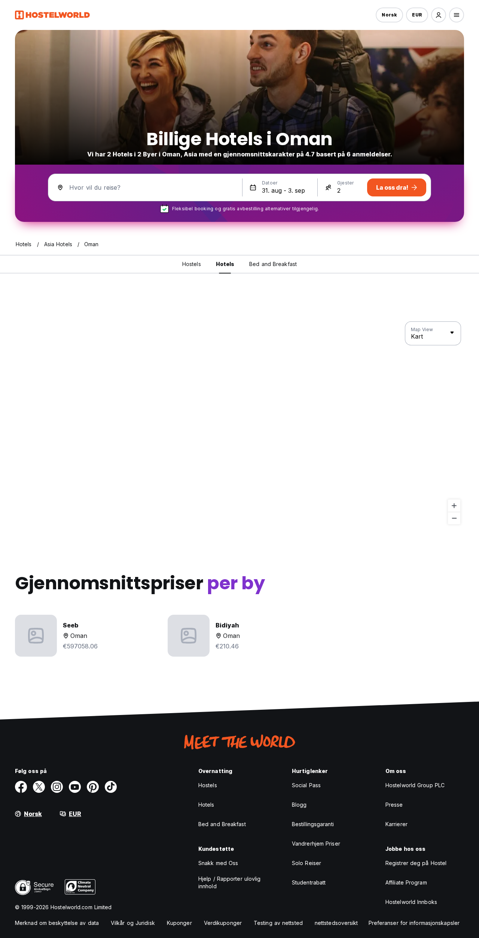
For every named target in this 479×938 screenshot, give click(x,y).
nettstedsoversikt (336, 923)
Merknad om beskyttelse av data (57, 923)
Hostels (207, 785)
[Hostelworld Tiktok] (111, 787)
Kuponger (179, 923)
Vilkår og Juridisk (133, 923)
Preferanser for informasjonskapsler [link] (414, 923)
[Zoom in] (454, 505)
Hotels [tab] (225, 264)
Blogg (299, 804)
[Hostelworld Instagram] (57, 787)
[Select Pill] (438, 14)
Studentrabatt (309, 882)
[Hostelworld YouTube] (75, 787)
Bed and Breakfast (222, 824)
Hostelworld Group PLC (415, 785)
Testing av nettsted (278, 923)
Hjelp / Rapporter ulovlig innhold (229, 882)
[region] (239, 423)
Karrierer (396, 824)
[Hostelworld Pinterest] (93, 787)
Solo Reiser (306, 863)
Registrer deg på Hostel (415, 863)
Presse (394, 804)
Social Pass (306, 785)
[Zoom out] (454, 518)
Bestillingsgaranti (313, 824)
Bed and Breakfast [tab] (273, 264)
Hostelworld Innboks (411, 902)
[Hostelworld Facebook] (21, 787)
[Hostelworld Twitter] (39, 787)
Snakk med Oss (218, 863)
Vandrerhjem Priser (316, 843)
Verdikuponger (223, 923)
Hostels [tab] (191, 264)
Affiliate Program (406, 882)
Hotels (206, 804)
